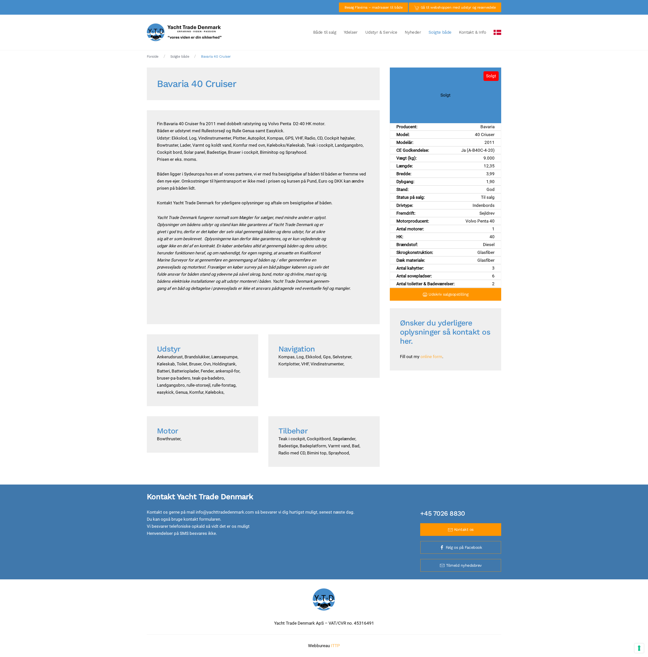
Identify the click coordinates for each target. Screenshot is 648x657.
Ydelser (351, 32)
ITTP (335, 645)
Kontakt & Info (472, 32)
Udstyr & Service (381, 32)
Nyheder (413, 32)
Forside (152, 56)
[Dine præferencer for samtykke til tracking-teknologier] (639, 648)
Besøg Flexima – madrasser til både (373, 7)
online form (431, 356)
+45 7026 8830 (442, 513)
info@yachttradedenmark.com (225, 512)
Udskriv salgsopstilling (448, 294)
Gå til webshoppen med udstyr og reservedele (457, 7)
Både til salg (324, 32)
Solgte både (440, 32)
